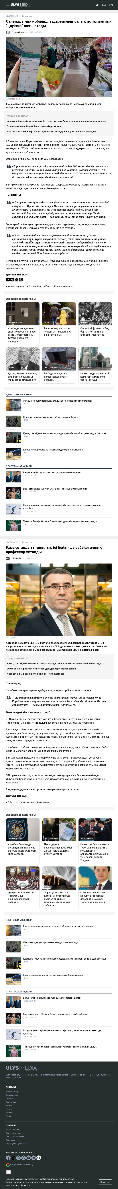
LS (7, 141)
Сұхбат (9, 1116)
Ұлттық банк (35, 286)
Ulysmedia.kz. (29, 107)
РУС (111, 5)
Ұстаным (10, 1112)
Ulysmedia (16, 558)
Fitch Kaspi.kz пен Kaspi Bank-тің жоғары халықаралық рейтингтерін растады (51, 131)
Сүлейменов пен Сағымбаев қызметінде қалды (34, 126)
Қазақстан (28, 802)
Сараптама (11, 1102)
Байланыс (10, 1140)
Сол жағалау (12, 1095)
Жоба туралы (12, 1129)
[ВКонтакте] (8, 279)
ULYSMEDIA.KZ (12, 16)
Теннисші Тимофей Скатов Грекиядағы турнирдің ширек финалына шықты (60, 521)
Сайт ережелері (13, 1133)
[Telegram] (12, 279)
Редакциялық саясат (16, 1144)
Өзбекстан (13, 802)
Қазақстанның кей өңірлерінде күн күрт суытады (35, 673)
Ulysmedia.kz (64, 649)
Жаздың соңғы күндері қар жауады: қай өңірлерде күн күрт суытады (58, 400)
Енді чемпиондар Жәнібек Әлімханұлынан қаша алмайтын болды (55, 488)
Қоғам (9, 1109)
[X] (16, 279)
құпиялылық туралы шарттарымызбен (69, 1182)
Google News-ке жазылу (21, 1164)
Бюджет (10, 1098)
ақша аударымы (16, 286)
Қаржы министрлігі (64, 286)
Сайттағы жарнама (15, 1136)
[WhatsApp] (21, 279)
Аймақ (9, 1105)
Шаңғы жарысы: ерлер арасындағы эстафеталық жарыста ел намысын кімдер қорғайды (62, 507)
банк (48, 286)
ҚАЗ (104, 5)
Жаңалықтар (12, 1091)
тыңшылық (43, 802)
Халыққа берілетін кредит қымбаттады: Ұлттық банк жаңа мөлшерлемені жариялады (56, 121)
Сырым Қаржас (19, 32)
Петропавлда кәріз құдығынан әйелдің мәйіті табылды (50, 417)
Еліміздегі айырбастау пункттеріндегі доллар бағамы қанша (53, 449)
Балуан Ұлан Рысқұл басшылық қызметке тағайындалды (52, 472)
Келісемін (105, 1182)
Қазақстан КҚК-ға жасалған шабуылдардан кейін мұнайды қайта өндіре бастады (64, 433)
